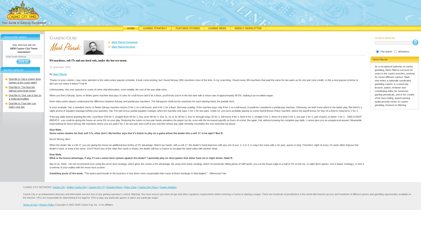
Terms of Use (30, 204)
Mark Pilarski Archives (123, 46)
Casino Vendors (168, 187)
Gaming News (217, 28)
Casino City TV (97, 187)
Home (130, 28)
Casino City (59, 187)
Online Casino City (77, 187)
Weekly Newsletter (248, 28)
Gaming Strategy (155, 28)
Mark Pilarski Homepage (125, 42)
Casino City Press (148, 187)
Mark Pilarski (60, 74)
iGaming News (114, 187)
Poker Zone (130, 187)
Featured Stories (188, 28)
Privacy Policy (47, 204)
